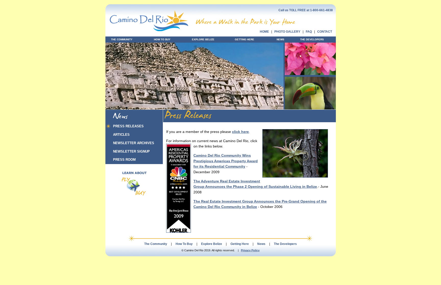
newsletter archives (133, 143)
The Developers (285, 244)
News (261, 244)
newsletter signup (131, 151)
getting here (244, 39)
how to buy (162, 39)
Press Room (124, 160)
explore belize (203, 39)
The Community (155, 244)
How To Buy (184, 244)
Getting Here (239, 244)
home (264, 31)
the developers (312, 39)
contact (324, 31)
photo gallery (287, 31)
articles (121, 135)
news (280, 39)
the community (121, 39)
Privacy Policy (250, 250)
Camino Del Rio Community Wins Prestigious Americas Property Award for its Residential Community (225, 161)
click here (240, 132)
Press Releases (128, 126)
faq (309, 31)
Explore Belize (211, 244)
